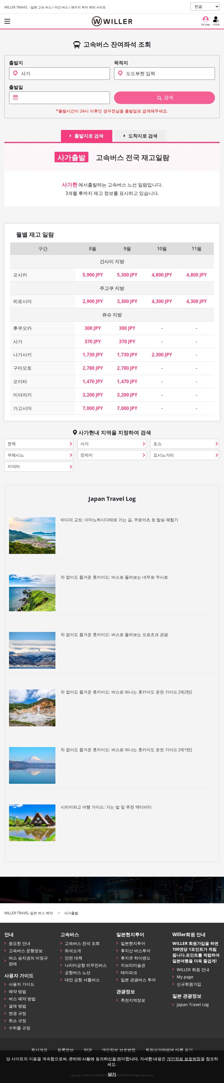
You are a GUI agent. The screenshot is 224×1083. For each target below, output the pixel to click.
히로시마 (22, 301)
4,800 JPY (162, 275)
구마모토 (22, 368)
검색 (168, 97)
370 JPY (93, 341)
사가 (17, 341)
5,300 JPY (127, 275)
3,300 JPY (127, 301)
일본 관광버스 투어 (138, 979)
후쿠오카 (22, 328)
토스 (157, 443)
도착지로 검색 (143, 136)
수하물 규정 (19, 1028)
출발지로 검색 (89, 136)
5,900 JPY (93, 275)
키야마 (14, 466)
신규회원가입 (189, 984)
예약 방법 (17, 991)
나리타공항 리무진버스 (86, 965)
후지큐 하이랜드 (135, 958)
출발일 (16, 87)
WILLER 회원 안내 (193, 969)
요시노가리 (163, 455)
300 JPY (93, 328)
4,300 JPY (162, 301)
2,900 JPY (93, 301)
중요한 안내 (19, 943)
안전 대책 (73, 958)
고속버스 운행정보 (26, 950)
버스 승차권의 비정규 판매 (28, 960)
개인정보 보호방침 (184, 1058)
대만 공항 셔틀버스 (82, 979)
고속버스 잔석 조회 (82, 943)
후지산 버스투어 (135, 950)
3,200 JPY (93, 395)
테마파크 (129, 972)
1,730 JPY (93, 354)
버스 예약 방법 (22, 998)
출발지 (16, 63)
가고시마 (22, 408)
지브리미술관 (133, 965)
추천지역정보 (133, 1000)
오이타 (20, 381)
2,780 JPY (93, 368)
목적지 (121, 63)
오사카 (20, 275)
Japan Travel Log (193, 1004)
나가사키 (22, 354)
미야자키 (22, 395)
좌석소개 (73, 950)
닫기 (112, 1074)
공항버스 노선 (77, 972)
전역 (12, 443)
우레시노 (16, 455)
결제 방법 (17, 1006)
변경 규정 (17, 1013)
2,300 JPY (162, 354)
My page (185, 977)
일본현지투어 (133, 943)
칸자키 (86, 455)
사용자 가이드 (21, 984)
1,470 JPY (93, 381)
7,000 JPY (93, 408)
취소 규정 (17, 1020)
